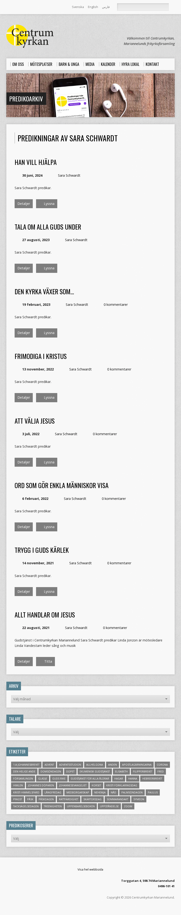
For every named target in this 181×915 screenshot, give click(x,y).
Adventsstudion (70, 764)
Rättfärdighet (68, 799)
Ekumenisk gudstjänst (95, 771)
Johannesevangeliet (72, 785)
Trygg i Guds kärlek (42, 550)
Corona (162, 764)
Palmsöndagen (132, 792)
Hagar (118, 778)
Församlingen (23, 778)
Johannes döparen (41, 785)
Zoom (128, 806)
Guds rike (59, 778)
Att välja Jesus (35, 421)
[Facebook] (15, 7)
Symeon (138, 799)
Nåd (113, 792)
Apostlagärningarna (137, 764)
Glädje (42, 778)
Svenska (78, 7)
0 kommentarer (116, 304)
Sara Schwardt (69, 175)
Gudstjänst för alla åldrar (90, 778)
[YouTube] (28, 7)
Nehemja (100, 792)
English (93, 7)
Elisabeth (121, 771)
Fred (160, 771)
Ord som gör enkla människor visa (61, 485)
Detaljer (23, 203)
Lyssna (48, 203)
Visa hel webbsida (90, 869)
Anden (112, 764)
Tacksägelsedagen (26, 806)
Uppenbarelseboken (81, 806)
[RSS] (8, 7)
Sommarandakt (117, 799)
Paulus (153, 792)
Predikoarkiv (26, 98)
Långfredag (53, 792)
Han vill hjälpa (36, 162)
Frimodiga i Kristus (41, 356)
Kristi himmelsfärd (26, 792)
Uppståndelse (109, 806)
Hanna (132, 778)
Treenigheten (53, 806)
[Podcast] (22, 7)
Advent (49, 764)
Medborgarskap (77, 792)
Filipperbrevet (142, 771)
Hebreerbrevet (152, 778)
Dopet (70, 771)
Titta (47, 661)
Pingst (17, 799)
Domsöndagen (51, 771)
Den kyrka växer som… (44, 291)
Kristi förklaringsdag (121, 785)
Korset (96, 785)
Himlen (18, 785)
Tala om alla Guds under (48, 226)
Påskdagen (46, 799)
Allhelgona (94, 764)
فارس (106, 7)
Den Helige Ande (24, 771)
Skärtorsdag (92, 799)
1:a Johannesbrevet (26, 764)
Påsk (30, 799)
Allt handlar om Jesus (45, 614)
